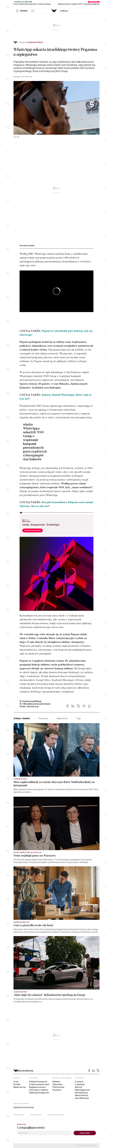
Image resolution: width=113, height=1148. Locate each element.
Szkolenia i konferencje (24, 1107)
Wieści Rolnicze (81, 1095)
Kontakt (17, 1084)
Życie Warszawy (82, 1098)
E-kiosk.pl (79, 1082)
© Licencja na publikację (31, 701)
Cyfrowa (22, 42)
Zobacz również (22, 718)
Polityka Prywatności (38, 1082)
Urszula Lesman (27, 245)
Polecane (43, 718)
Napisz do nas (20, 1087)
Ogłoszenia (57, 1084)
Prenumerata (58, 1087)
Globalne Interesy (35, 42)
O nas (16, 1082)
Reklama (56, 1082)
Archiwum (57, 1090)
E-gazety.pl (80, 1084)
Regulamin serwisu (37, 1087)
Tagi (78, 718)
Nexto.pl (78, 1087)
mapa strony (19, 1115)
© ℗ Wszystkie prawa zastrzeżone (35, 704)
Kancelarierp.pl (81, 1093)
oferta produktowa (56, 1115)
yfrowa (64, 11)
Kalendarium (36, 1115)
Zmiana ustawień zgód (39, 1084)
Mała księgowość (82, 1090)
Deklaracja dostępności (39, 1093)
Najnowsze (62, 718)
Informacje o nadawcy (38, 1090)
